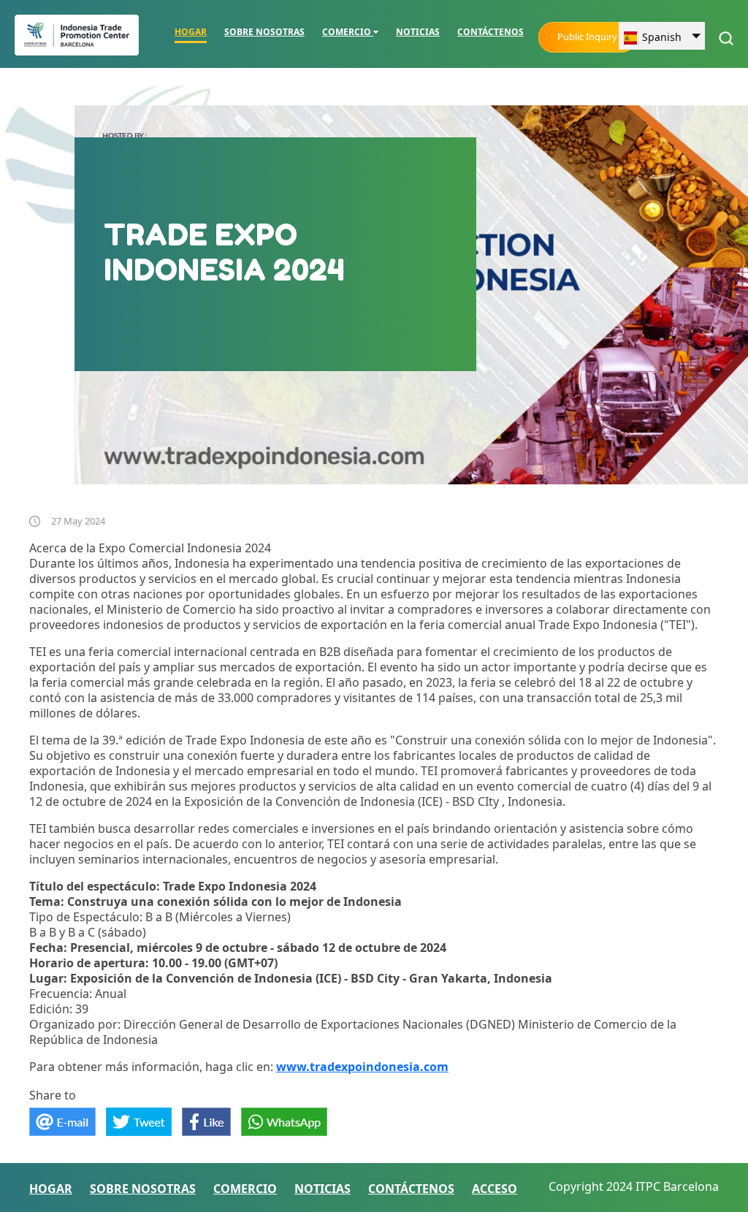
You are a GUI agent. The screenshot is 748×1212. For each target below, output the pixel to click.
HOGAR (191, 32)
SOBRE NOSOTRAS (264, 32)
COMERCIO (347, 32)
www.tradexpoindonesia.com (362, 1067)
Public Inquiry (587, 36)
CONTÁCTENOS (490, 32)
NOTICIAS (418, 32)
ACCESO (494, 1189)
